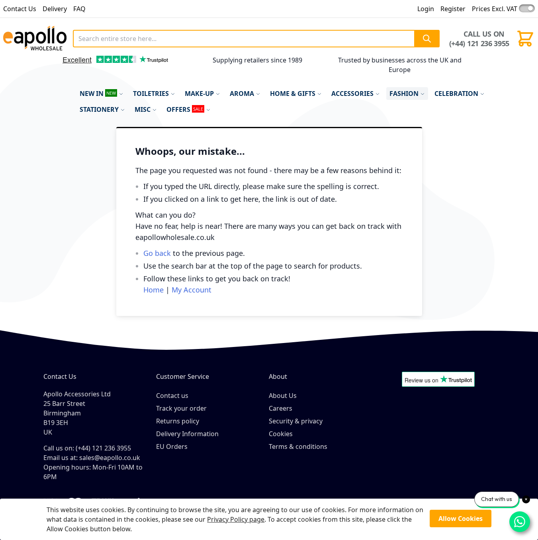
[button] (53, 67)
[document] (268, 519)
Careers (280, 408)
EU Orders (172, 446)
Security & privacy (296, 421)
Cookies (281, 433)
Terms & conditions (298, 446)
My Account (191, 289)
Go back (157, 253)
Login (425, 8)
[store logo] (35, 38)
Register (453, 8)
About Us (283, 395)
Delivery (55, 8)
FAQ (79, 8)
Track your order (181, 408)
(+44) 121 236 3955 (479, 43)
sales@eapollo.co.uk (109, 457)
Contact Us (19, 8)
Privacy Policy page (235, 519)
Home (153, 289)
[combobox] (256, 38)
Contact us (172, 395)
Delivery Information (187, 433)
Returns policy (177, 421)
